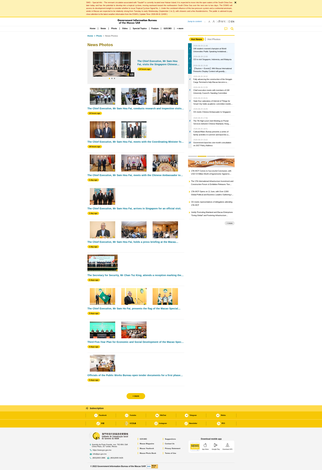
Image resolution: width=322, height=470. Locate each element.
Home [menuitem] (92, 28)
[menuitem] (103, 28)
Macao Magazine (147, 444)
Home (90, 36)
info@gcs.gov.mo (100, 454)
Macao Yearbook (147, 448)
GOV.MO (143, 439)
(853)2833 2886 (98, 458)
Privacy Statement (172, 448)
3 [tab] (114, 78)
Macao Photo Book (148, 453)
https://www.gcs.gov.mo (102, 450)
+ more (234, 223)
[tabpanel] (111, 64)
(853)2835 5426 (116, 458)
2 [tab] (112, 78)
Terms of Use (170, 453)
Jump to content (195, 21)
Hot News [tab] (196, 39)
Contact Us (169, 444)
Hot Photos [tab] (214, 39)
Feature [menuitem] (155, 28)
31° (223, 22)
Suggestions (170, 439)
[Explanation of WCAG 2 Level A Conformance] (152, 466)
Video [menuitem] (125, 28)
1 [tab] (109, 78)
